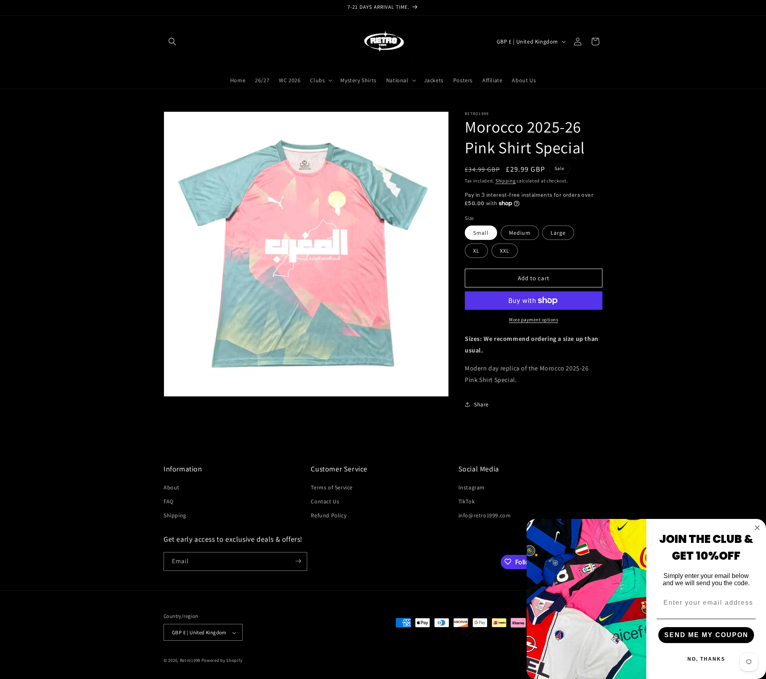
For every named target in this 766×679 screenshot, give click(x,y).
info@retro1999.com (484, 515)
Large (558, 232)
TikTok (466, 501)
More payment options (533, 320)
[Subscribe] (298, 561)
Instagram (471, 487)
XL (476, 250)
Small (481, 232)
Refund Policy (328, 515)
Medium (520, 232)
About (172, 487)
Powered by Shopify (222, 660)
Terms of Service (332, 487)
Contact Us (325, 501)
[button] (172, 41)
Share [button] (481, 404)
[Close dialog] (757, 528)
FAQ (169, 501)
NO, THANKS (706, 659)
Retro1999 (190, 660)
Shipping (506, 181)
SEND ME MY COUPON (706, 634)
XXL (504, 250)
